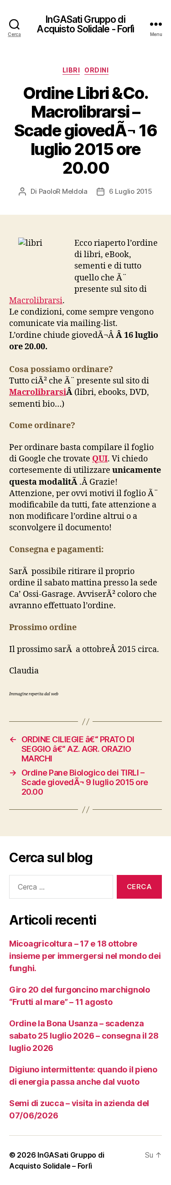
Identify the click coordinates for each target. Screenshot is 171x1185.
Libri (71, 70)
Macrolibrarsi (35, 300)
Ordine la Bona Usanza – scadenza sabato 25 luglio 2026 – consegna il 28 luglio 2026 (84, 1036)
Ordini (96, 70)
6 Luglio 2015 (130, 191)
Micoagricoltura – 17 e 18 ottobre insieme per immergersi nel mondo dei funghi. (85, 956)
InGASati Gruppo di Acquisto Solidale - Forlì (85, 24)
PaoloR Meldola (63, 191)
